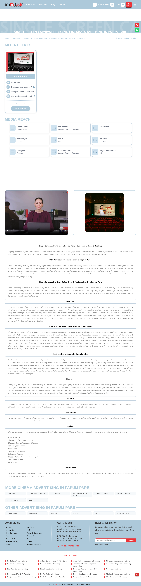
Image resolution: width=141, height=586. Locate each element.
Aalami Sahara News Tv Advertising (53, 561)
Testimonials (11, 536)
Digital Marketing (123, 513)
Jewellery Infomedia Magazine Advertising (84, 565)
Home (8, 527)
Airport (75, 513)
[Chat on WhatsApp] (137, 30)
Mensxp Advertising (113, 569)
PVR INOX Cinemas (123, 493)
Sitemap (30, 527)
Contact (62, 4)
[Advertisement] (70, 174)
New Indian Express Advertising (85, 574)
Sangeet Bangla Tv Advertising (85, 577)
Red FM (97, 513)
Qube (31, 500)
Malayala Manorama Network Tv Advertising (85, 570)
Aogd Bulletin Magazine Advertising (86, 561)
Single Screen (11, 493)
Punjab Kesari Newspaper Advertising (21, 577)
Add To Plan (20, 108)
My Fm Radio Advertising (49, 574)
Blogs (29, 539)
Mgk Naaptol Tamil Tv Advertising (20, 574)
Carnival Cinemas (13, 500)
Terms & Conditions (34, 533)
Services (43, 4)
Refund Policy (12, 542)
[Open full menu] (135, 4)
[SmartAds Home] (13, 4)
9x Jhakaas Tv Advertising (17, 561)
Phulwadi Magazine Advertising (118, 574)
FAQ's (29, 530)
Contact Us (11, 539)
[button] (95, 5)
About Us (30, 4)
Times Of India (12, 513)
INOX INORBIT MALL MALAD (80, 494)
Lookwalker (33, 513)
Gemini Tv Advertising (15, 564)
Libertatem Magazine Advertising (118, 564)
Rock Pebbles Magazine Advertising (53, 577)
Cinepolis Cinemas (101, 493)
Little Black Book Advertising (51, 569)
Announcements (34, 545)
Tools (8, 545)
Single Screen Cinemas (37, 493)
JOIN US (131, 540)
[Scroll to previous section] (137, 570)
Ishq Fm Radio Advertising (50, 564)
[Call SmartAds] (137, 25)
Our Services (11, 533)
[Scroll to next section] (137, 574)
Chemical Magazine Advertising (118, 561)
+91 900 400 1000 (103, 4)
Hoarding (54, 513)
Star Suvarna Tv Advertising (116, 577)
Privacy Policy (32, 536)
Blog (53, 4)
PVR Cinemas (55, 493)
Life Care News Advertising (17, 569)
